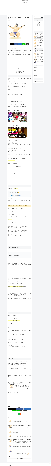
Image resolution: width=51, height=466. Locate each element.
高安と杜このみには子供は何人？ (19, 72)
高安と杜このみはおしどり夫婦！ (19, 70)
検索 (34, 16)
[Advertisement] (25, 8)
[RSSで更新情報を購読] (20, 414)
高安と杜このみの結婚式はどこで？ (20, 71)
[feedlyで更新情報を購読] (19, 414)
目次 (18, 68)
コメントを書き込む (20, 458)
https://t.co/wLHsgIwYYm (27, 253)
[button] (27, 44)
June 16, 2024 (21, 195)
